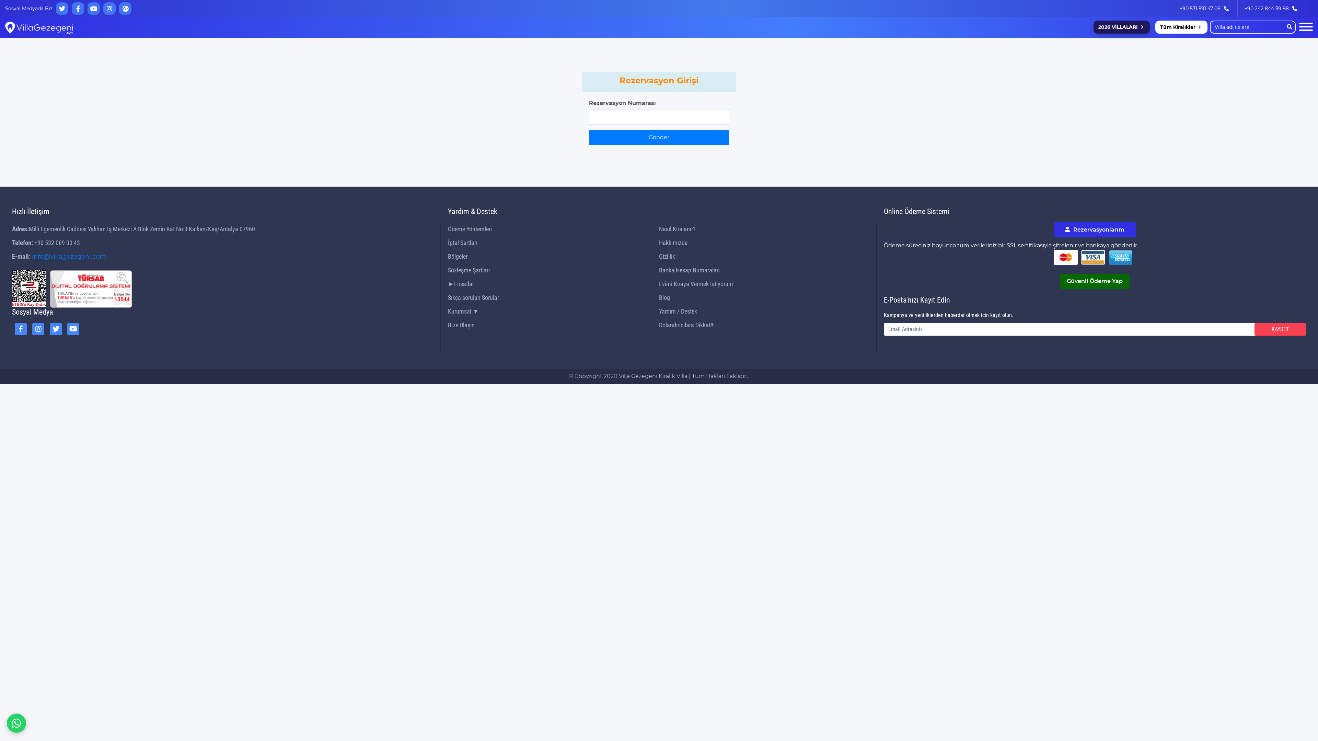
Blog (664, 297)
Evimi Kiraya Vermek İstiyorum (696, 283)
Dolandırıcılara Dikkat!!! (687, 325)
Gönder (659, 137)
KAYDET (1280, 329)
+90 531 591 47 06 (1200, 8)
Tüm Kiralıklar (1177, 27)
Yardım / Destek (678, 311)
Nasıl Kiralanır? (677, 229)
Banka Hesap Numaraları (689, 270)
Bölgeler (457, 256)
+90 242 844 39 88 (1267, 8)
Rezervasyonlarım (1098, 229)
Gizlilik (667, 256)
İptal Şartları (462, 242)
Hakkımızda (673, 242)
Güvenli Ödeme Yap (1095, 281)
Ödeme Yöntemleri (470, 229)
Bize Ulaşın (461, 325)
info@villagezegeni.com (69, 256)
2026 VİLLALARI (1118, 27)
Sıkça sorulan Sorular (473, 297)
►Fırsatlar (461, 283)
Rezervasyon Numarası (622, 103)
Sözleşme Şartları (469, 270)
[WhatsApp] (16, 723)
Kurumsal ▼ (463, 311)
